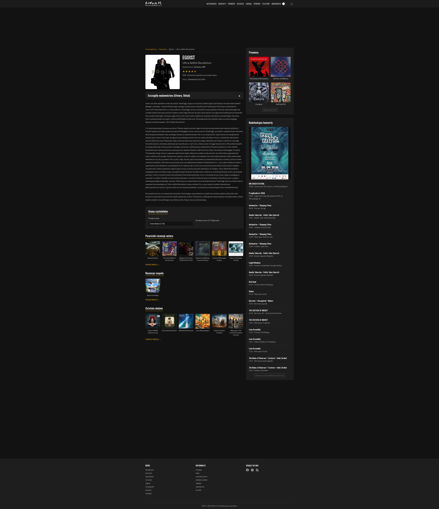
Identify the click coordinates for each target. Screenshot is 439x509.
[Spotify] (252, 470)
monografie (149, 487)
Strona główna (151, 49)
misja (197, 473)
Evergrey (259, 104)
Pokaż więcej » (151, 265)
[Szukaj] (291, 3)
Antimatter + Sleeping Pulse (260, 205)
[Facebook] (247, 470)
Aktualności (212, 3)
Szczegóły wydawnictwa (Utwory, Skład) (169, 95)
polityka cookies (201, 480)
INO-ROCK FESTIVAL (257, 183)
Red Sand (252, 281)
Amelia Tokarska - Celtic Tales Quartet (264, 214)
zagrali (147, 483)
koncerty (148, 473)
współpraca (200, 487)
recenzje (148, 480)
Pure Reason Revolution (259, 79)
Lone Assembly (255, 329)
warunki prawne (201, 477)
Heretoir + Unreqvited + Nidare (261, 300)
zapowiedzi (149, 477)
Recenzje (240, 3)
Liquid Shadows (255, 262)
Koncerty (222, 3)
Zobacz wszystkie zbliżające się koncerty (270, 375)
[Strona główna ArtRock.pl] (153, 4)
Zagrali (249, 3)
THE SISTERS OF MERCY (258, 310)
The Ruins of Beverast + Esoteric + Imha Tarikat (268, 358)
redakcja (199, 470)
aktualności (149, 470)
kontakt (198, 490)
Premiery (231, 3)
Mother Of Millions (280, 79)
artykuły (148, 490)
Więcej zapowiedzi (269, 110)
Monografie (276, 3)
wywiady (148, 493)
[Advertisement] (219, 26)
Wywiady (257, 3)
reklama (198, 483)
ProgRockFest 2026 (257, 193)
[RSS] (257, 470)
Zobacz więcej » (152, 339)
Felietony (266, 3)
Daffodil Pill (280, 104)
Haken (251, 291)
